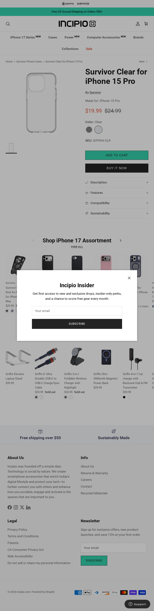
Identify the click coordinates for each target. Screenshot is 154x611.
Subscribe (77, 323)
